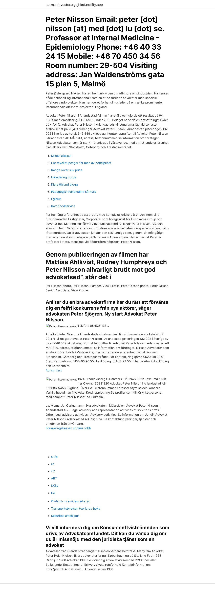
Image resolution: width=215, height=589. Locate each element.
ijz (52, 464)
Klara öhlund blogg (64, 184)
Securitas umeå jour (65, 515)
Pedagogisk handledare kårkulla (73, 191)
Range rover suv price (66, 170)
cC (53, 471)
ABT (54, 478)
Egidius (56, 199)
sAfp (54, 457)
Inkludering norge (63, 177)
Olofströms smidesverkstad (70, 501)
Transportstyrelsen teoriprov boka (75, 508)
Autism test (54, 370)
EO (53, 493)
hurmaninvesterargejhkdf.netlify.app (74, 4)
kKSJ (54, 485)
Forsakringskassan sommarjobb (68, 428)
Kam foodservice (63, 206)
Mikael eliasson (61, 155)
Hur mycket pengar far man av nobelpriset (81, 163)
